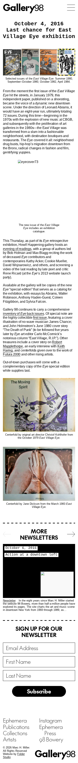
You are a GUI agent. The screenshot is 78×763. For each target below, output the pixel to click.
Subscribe (39, 691)
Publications (16, 726)
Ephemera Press (51, 730)
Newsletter (9, 600)
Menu (71, 8)
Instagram (50, 720)
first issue (40, 317)
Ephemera (15, 720)
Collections (15, 733)
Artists (9, 739)
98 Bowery (51, 739)
